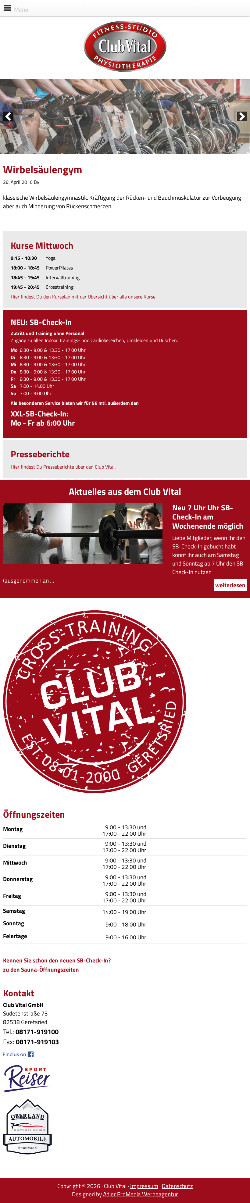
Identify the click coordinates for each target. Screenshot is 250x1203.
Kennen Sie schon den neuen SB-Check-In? (57, 960)
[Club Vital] (125, 70)
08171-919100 (37, 1031)
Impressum (144, 1185)
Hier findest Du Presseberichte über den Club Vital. (63, 466)
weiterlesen (230, 584)
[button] (8, 116)
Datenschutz (177, 1185)
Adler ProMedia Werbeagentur (140, 1194)
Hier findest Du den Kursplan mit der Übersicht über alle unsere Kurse (83, 296)
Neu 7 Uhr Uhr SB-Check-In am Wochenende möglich (207, 517)
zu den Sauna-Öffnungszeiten (41, 969)
